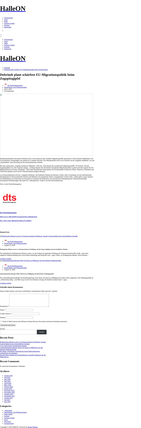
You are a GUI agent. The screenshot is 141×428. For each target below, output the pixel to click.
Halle (6, 21)
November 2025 (9, 392)
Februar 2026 (8, 387)
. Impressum (8, 410)
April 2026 (7, 383)
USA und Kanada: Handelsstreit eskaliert (13, 346)
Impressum (7, 27)
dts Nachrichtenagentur (15, 85)
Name (2, 310)
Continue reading (5, 259)
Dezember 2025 (9, 390)
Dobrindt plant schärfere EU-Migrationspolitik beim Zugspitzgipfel (26, 70)
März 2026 (7, 385)
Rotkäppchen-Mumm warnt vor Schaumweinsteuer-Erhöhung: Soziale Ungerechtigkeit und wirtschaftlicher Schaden (23, 343)
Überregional (8, 18)
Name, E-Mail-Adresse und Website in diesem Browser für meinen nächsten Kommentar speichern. (34, 321)
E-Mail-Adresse (6, 314)
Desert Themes (33, 427)
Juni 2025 (7, 402)
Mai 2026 (7, 381)
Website (2, 317)
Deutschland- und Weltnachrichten (15, 87)
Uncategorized (9, 423)
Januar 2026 (8, 389)
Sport (6, 20)
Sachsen (6, 25)
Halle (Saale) (8, 414)
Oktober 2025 (8, 394)
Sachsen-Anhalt (9, 23)
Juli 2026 (7, 377)
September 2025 (9, 396)
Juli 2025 (7, 400)
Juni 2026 (7, 379)
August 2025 (8, 398)
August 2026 (8, 376)
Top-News (7, 422)
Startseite (7, 68)
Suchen (2, 329)
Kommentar (4, 306)
